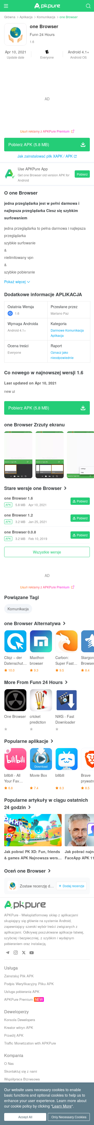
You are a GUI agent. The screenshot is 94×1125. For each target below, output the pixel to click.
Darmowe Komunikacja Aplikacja (67, 333)
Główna (9, 17)
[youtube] (31, 953)
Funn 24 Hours (42, 34)
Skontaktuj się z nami (20, 1071)
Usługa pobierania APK (21, 991)
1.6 (17, 313)
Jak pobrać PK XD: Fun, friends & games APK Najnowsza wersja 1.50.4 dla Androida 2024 (32, 855)
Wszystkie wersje (47, 552)
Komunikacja (46, 17)
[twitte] (23, 953)
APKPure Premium (18, 999)
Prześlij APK (14, 1035)
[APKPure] (47, 6)
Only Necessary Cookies (68, 1117)
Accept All (25, 1117)
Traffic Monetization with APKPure (30, 1043)
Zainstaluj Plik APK (19, 975)
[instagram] (15, 953)
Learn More (62, 1106)
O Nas (9, 1063)
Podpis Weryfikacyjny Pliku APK (29, 983)
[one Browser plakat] (18, 454)
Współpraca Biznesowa (22, 1079)
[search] (88, 6)
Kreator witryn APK (18, 1027)
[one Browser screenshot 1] (50, 454)
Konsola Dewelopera (19, 1019)
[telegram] (7, 953)
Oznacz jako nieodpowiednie (62, 355)
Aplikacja (26, 17)
